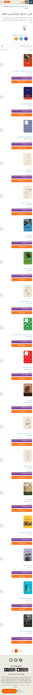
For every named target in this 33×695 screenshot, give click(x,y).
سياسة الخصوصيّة (21, 692)
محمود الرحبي (29, 237)
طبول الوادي (28, 235)
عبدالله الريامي (29, 204)
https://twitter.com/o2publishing (21, 39)
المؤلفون (15, 687)
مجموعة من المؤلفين (28, 138)
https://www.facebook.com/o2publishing (26, 39)
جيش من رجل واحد (27, 203)
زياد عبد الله (29, 567)
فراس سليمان (29, 435)
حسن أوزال (30, 534)
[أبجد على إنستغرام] (11, 660)
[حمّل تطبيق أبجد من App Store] (22, 670)
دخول (2, 2)
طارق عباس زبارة (28, 633)
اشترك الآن (21, 82)
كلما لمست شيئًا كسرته (25, 598)
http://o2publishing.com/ (16, 39)
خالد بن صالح (29, 303)
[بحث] (2, 46)
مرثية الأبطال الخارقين (26, 301)
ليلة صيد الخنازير (27, 268)
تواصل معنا (22, 685)
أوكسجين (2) (28, 499)
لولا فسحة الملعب (27, 367)
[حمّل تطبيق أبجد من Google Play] (10, 670)
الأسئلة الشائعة (15, 685)
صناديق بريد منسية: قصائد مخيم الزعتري (21, 334)
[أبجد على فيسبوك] (20, 660)
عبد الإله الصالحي (28, 171)
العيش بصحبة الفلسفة (26, 532)
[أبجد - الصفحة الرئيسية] (22, 2)
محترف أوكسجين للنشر (22, 6)
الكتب (27, 685)
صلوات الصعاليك (27, 466)
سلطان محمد (29, 468)
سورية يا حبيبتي (27, 565)
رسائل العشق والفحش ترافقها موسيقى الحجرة (21, 71)
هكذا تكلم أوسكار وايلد (26, 104)
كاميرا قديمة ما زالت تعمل (25, 433)
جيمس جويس (29, 72)
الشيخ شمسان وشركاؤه (25, 631)
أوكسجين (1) (28, 400)
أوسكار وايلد (29, 105)
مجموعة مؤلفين (29, 336)
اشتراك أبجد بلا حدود (6, 685)
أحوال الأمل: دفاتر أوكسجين (24, 137)
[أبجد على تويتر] (16, 660)
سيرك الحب (28, 170)
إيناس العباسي (29, 270)
